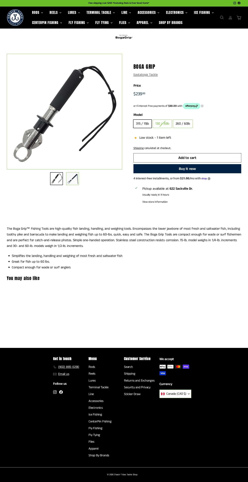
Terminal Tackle (99, 12)
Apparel (143, 22)
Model (138, 114)
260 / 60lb (183, 123)
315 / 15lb (142, 123)
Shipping (138, 148)
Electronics (175, 12)
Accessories (147, 12)
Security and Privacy (137, 387)
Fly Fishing (77, 22)
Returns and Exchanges (139, 380)
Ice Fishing (202, 12)
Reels (54, 12)
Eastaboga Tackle (145, 74)
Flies (123, 22)
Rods (36, 12)
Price (137, 85)
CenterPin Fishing (45, 22)
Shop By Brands (171, 22)
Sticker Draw (132, 394)
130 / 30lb (162, 123)
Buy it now (187, 168)
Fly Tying (102, 22)
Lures (72, 12)
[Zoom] (64, 111)
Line (124, 12)
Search (128, 367)
